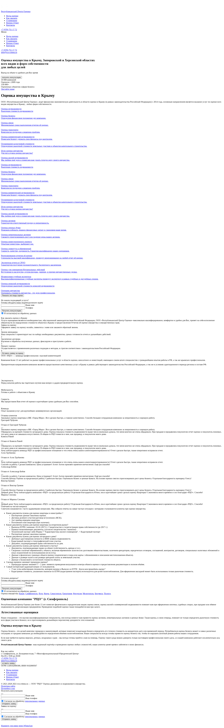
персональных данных (35, 701)
